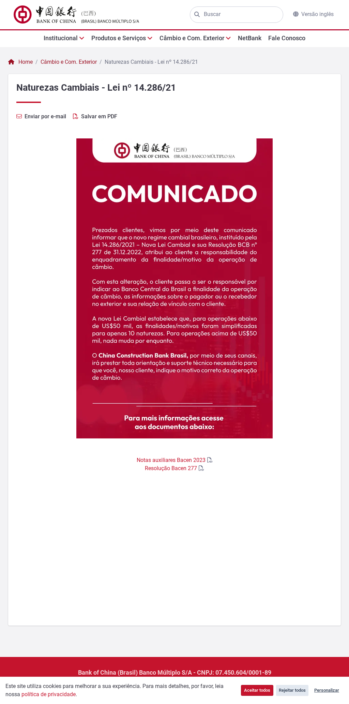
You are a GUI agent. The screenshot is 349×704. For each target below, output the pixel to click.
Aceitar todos (257, 690)
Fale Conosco (286, 38)
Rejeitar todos (292, 690)
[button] (64, 38)
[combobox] (241, 14)
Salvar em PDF (99, 116)
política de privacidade (48, 694)
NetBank (249, 38)
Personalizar (326, 690)
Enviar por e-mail (45, 116)
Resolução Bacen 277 (171, 468)
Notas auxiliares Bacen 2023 (171, 460)
